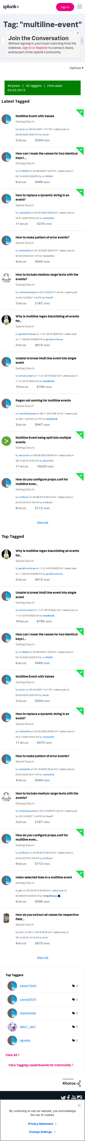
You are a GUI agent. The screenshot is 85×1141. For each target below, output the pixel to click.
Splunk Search (25, 205)
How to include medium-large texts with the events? (47, 276)
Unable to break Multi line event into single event (46, 360)
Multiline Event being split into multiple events (43, 440)
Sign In (65, 7)
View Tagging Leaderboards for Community (39, 1065)
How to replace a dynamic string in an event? (42, 197)
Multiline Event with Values (35, 116)
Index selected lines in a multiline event (44, 877)
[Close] (79, 1105)
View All (42, 523)
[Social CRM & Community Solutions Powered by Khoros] (72, 1082)
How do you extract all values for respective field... (47, 917)
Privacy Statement (40, 1123)
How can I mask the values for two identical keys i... (47, 155)
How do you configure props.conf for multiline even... (42, 481)
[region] (42, 1120)
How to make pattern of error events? (42, 237)
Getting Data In (25, 121)
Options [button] (74, 68)
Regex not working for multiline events (43, 400)
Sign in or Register (35, 48)
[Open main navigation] (79, 6)
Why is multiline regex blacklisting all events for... (47, 318)
